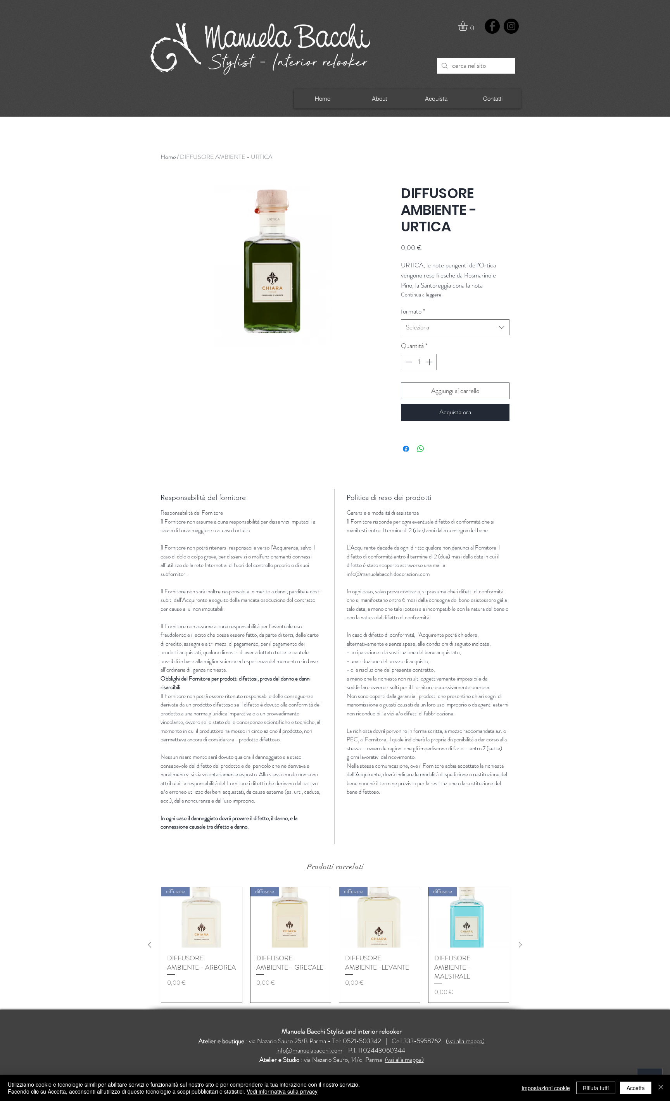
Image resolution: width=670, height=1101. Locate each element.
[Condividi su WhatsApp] (420, 448)
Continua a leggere (421, 294)
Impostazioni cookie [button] (545, 1088)
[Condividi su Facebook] (406, 448)
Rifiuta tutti (596, 1088)
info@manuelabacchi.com (309, 1050)
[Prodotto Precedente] (149, 944)
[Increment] (430, 362)
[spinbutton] (419, 362)
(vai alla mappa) (465, 1041)
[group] (335, 944)
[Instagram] (511, 26)
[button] (468, 26)
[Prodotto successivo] (520, 944)
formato (413, 311)
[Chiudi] (660, 1088)
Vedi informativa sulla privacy (282, 1091)
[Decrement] (408, 362)
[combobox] (455, 327)
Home (168, 156)
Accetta (636, 1088)
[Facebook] (492, 26)
